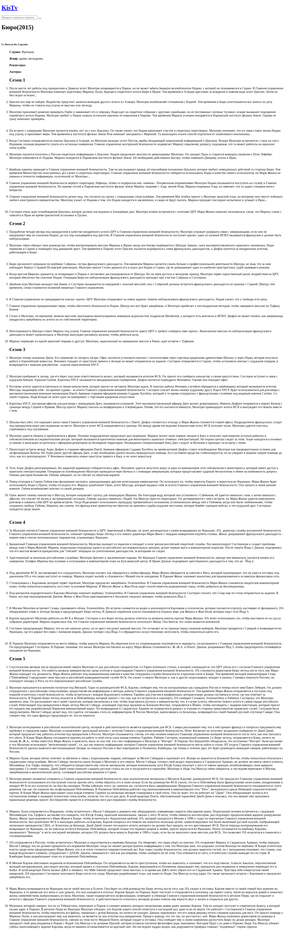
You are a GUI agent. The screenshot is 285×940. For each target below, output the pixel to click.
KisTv (10, 7)
